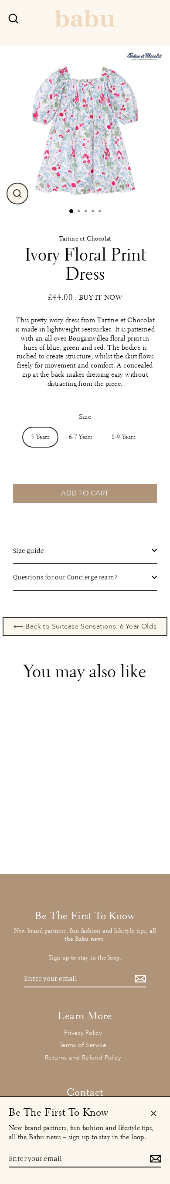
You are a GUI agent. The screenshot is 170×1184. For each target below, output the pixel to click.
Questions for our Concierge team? (65, 577)
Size (85, 416)
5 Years (40, 437)
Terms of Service (82, 1045)
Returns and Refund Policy (83, 1058)
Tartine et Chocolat (85, 238)
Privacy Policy (83, 1033)
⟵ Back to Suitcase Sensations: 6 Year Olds (85, 626)
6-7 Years (81, 437)
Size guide (28, 550)
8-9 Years (124, 437)
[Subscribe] (139, 978)
